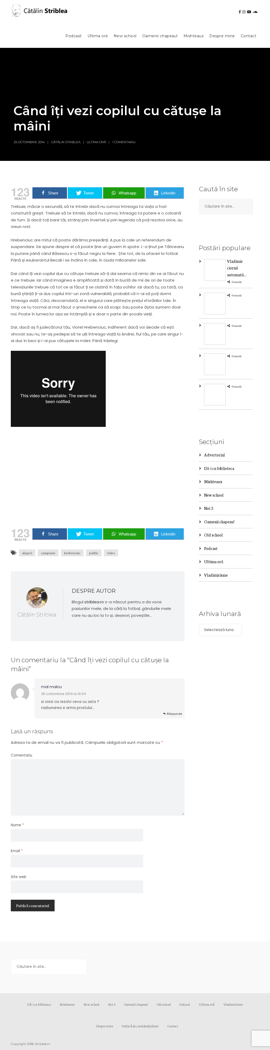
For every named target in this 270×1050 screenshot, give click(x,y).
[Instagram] (244, 12)
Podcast (73, 36)
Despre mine (222, 36)
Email (17, 850)
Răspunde (174, 714)
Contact (249, 36)
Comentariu (21, 755)
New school (125, 36)
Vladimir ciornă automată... (236, 267)
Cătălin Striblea (65, 142)
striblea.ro (94, 602)
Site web (18, 876)
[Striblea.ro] (40, 12)
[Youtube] (249, 12)
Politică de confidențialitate (140, 1026)
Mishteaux (194, 36)
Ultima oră (98, 36)
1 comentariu (124, 142)
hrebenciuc (72, 552)
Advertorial (214, 455)
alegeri (27, 552)
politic (93, 552)
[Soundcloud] (255, 12)
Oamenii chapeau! (160, 36)
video (111, 552)
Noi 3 (208, 508)
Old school (213, 535)
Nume (17, 825)
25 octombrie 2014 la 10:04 (63, 693)
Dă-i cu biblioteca (219, 468)
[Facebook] (240, 12)
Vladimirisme (216, 575)
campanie (48, 552)
